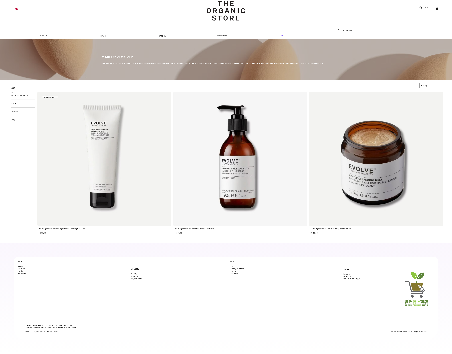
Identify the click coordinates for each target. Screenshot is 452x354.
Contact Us (234, 273)
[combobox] (431, 85)
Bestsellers (22, 273)
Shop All (21, 266)
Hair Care (21, 271)
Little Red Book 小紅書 (351, 279)
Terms (56, 332)
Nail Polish (21, 269)
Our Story (134, 274)
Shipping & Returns (237, 269)
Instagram (347, 274)
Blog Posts (135, 276)
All (12, 92)
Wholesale (233, 271)
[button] (437, 8)
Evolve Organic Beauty (19, 95)
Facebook (347, 276)
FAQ (231, 266)
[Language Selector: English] (19, 8)
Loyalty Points (136, 279)
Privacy (49, 332)
